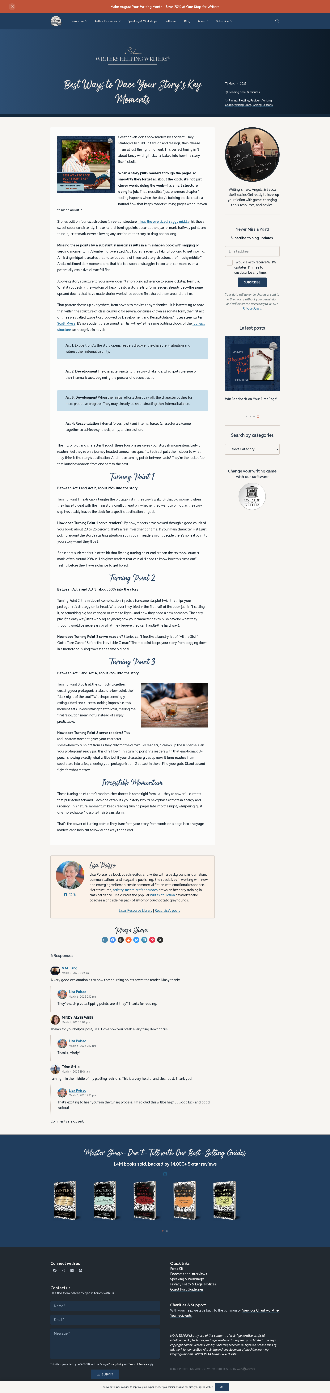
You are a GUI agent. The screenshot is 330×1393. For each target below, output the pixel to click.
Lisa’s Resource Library (135, 910)
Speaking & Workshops (187, 1279)
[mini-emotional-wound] (145, 1201)
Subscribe (252, 283)
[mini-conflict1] (65, 1201)
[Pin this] (152, 940)
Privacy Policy (115, 1364)
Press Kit (176, 1269)
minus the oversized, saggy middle (163, 221)
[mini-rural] (225, 1201)
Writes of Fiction (162, 895)
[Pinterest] (80, 1270)
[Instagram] (63, 1270)
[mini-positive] (265, 1201)
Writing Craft (242, 105)
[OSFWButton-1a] (252, 496)
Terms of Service (138, 1364)
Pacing (233, 100)
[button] (86, 21)
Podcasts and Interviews (188, 1274)
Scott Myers (66, 323)
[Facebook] (54, 1270)
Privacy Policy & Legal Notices (193, 1284)
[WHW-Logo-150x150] (56, 21)
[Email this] (105, 940)
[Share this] (113, 940)
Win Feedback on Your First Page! (251, 399)
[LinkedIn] (72, 1270)
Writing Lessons (262, 105)
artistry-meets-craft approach (135, 890)
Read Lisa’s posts (167, 910)
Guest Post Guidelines (186, 1289)
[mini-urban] (185, 1201)
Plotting (244, 100)
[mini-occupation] (105, 1201)
